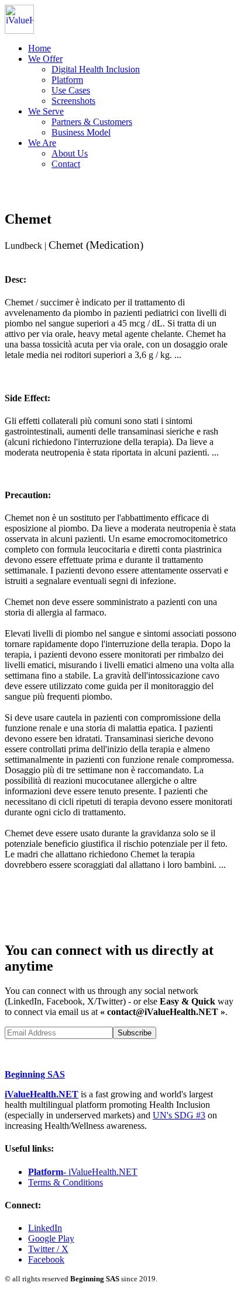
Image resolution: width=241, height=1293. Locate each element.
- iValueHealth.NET (82, 1172)
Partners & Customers (91, 122)
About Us (69, 153)
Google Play (51, 1238)
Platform (67, 80)
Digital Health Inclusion (95, 69)
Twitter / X (48, 1249)
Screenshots (73, 101)
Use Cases (70, 90)
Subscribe (135, 1032)
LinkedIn (45, 1228)
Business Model (81, 132)
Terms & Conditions (65, 1182)
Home (39, 48)
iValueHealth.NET (41, 1094)
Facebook (46, 1259)
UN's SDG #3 (179, 1115)
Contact (65, 164)
